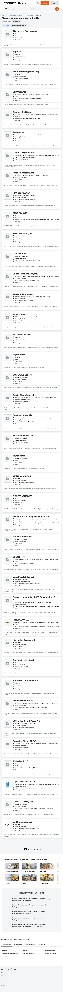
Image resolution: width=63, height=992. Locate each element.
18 (41, 849)
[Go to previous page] (19, 849)
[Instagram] (11, 969)
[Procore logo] (10, 3)
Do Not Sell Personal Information (8, 982)
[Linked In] (2, 969)
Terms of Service (5, 979)
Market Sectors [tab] (18, 944)
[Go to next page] (44, 849)
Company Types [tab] (7, 944)
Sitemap (3, 985)
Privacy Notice (4, 975)
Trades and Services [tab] (30, 944)
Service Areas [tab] (42, 944)
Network (22, 3)
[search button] (57, 9)
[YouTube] (15, 969)
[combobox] (45, 9)
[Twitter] (8, 969)
